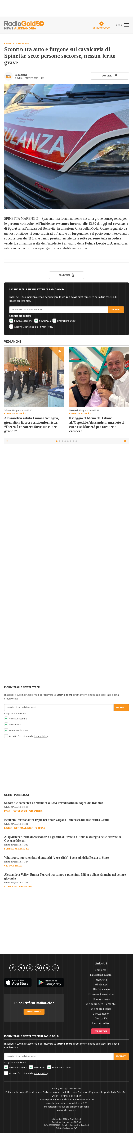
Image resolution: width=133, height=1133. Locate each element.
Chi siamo (101, 970)
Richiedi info (34, 1011)
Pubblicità (101, 980)
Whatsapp (101, 984)
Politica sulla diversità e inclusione (23, 1092)
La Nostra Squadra (101, 975)
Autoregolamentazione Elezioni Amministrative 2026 (67, 1099)
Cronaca (9, 43)
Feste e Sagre (20, 811)
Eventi (7, 811)
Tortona (39, 828)
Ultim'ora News (100, 989)
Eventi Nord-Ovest (66, 321)
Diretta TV (101, 1018)
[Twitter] (21, 967)
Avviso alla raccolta (67, 1110)
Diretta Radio (101, 1014)
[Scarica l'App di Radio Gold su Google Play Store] (50, 982)
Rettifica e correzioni (71, 1096)
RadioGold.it (75, 1119)
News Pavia (45, 321)
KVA (75, 1128)
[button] (125, 440)
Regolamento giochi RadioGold (105, 1092)
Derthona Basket (23, 828)
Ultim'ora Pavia (101, 999)
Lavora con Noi (100, 1023)
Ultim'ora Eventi (101, 1009)
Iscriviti (116, 309)
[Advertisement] (66, 472)
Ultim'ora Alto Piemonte (101, 1004)
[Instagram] (38, 967)
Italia (18, 865)
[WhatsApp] (55, 967)
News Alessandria (23, 321)
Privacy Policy (46, 327)
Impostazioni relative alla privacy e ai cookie (66, 1107)
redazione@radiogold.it (78, 1125)
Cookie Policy (75, 1088)
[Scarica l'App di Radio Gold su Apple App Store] (18, 982)
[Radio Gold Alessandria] (24, 25)
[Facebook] (12, 967)
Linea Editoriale (80, 1092)
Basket (8, 828)
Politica (9, 848)
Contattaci (101, 1031)
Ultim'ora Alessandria (101, 994)
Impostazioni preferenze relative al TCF (66, 1103)
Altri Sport (10, 886)
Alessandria (22, 43)
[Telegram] (46, 967)
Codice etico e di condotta (56, 1092)
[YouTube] (29, 967)
